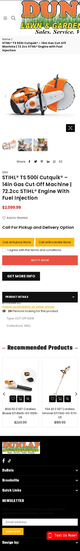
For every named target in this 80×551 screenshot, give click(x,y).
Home (6, 39)
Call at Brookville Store (55, 242)
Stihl (5, 172)
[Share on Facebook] (29, 162)
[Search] (13, 17)
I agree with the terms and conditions (34, 250)
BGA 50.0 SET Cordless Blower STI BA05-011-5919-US (20, 413)
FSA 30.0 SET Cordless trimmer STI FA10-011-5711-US (60, 413)
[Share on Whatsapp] (54, 162)
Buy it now (40, 260)
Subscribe (13, 531)
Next (74, 96)
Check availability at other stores (28, 307)
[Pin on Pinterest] (42, 162)
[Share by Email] (60, 162)
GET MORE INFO (21, 276)
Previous (5, 96)
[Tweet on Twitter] (35, 162)
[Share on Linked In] (48, 162)
